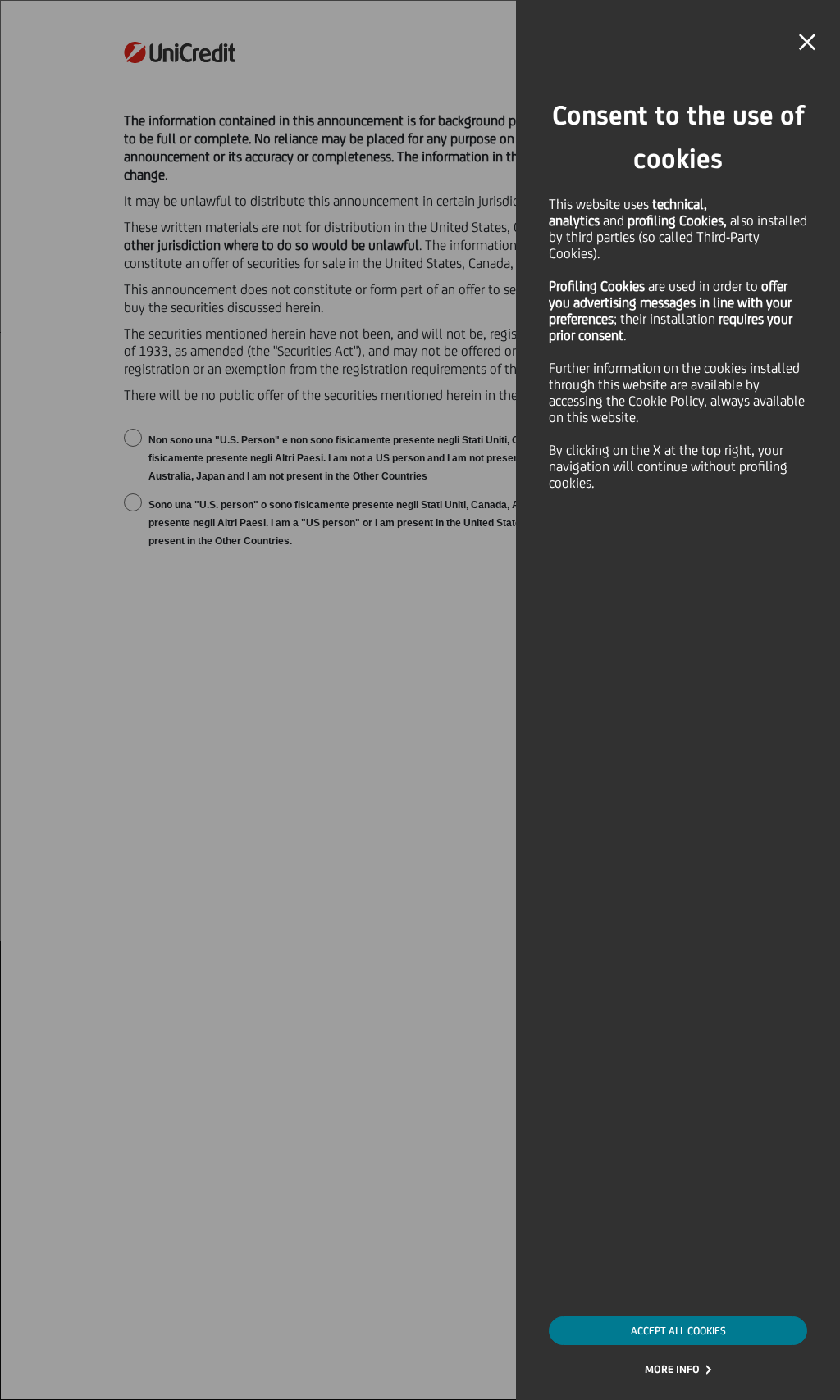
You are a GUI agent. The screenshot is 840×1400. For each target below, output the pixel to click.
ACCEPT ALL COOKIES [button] (678, 1331)
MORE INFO (672, 1369)
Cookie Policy (666, 401)
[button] (807, 42)
